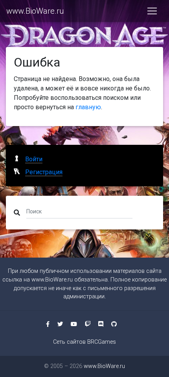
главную (88, 107)
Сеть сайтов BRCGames (84, 342)
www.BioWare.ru (35, 11)
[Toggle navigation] (152, 11)
